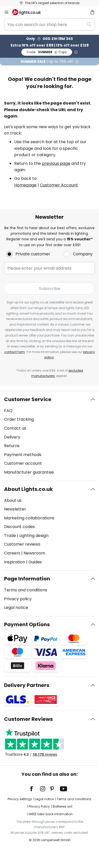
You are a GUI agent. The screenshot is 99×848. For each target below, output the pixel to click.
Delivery (12, 437)
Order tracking (19, 419)
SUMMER (47, 52)
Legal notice (16, 607)
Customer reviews (22, 544)
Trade (10, 535)
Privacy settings (20, 799)
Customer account (23, 463)
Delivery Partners (26, 685)
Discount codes (19, 527)
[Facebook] (34, 788)
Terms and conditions (25, 590)
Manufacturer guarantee (29, 472)
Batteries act (62, 806)
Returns (12, 446)
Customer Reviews (28, 719)
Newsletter (15, 509)
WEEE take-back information (51, 814)
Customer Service (27, 399)
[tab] (49, 436)
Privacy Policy (39, 806)
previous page (56, 163)
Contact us (15, 428)
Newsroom (34, 553)
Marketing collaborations (29, 518)
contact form (14, 352)
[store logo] (29, 12)
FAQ (8, 411)
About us (13, 500)
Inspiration (14, 562)
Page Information (27, 578)
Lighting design (33, 535)
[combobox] (49, 24)
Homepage (25, 185)
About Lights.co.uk (28, 489)
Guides (35, 562)
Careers (12, 553)
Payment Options (27, 624)
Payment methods (22, 455)
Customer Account (59, 185)
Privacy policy (18, 599)
